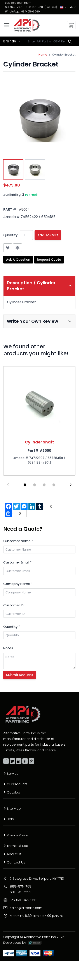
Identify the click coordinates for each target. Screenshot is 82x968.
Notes (8, 648)
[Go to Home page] (26, 25)
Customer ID (13, 605)
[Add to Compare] (17, 247)
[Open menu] (6, 25)
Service (13, 773)
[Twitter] (12, 761)
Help (10, 819)
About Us (14, 854)
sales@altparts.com (18, 3)
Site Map (14, 808)
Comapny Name (18, 583)
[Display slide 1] (25, 485)
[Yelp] (25, 761)
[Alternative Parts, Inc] (23, 714)
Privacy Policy (17, 835)
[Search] (69, 41)
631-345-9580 (24, 900)
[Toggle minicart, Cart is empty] (71, 25)
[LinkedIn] (18, 761)
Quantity (10, 235)
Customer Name (18, 541)
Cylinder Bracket (63, 54)
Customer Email (17, 562)
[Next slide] (70, 485)
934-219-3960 (30, 11)
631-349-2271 (13, 7)
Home (42, 54)
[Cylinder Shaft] (39, 402)
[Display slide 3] (44, 485)
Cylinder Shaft (39, 442)
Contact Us (16, 862)
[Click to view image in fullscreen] (39, 118)
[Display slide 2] (34, 485)
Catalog (13, 792)
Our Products (17, 784)
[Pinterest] (31, 761)
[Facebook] (6, 761)
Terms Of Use (17, 845)
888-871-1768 (34, 7)
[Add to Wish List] (7, 247)
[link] (71, 7)
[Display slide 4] (54, 485)
